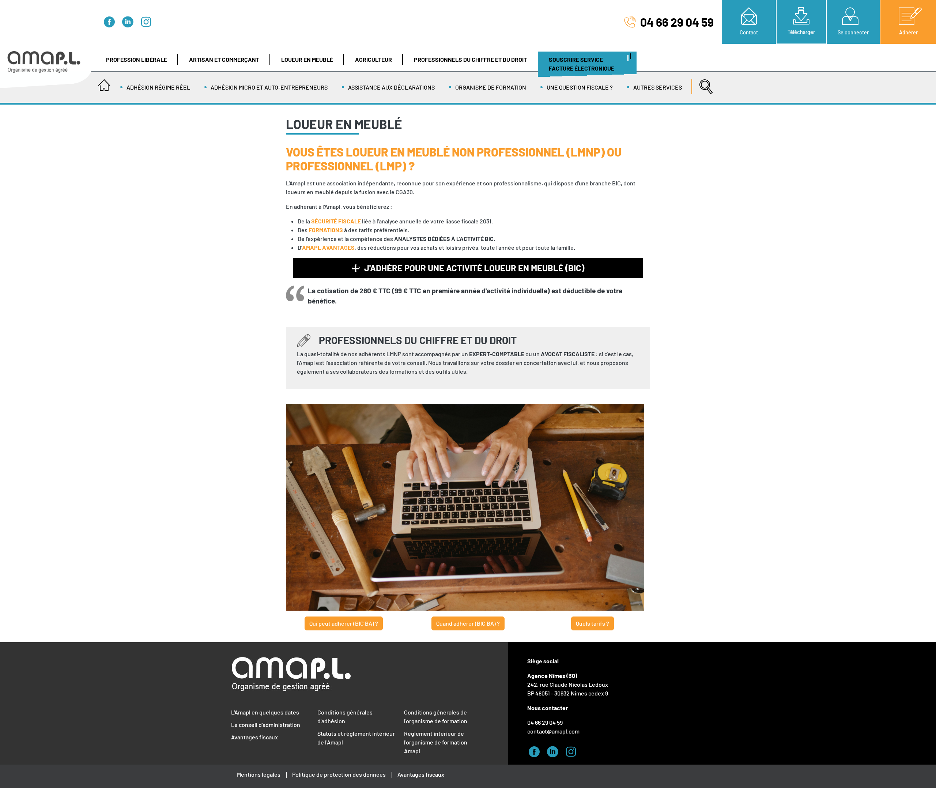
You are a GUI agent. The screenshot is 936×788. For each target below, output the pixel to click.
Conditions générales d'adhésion (345, 716)
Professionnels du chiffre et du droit (470, 59)
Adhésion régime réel (158, 87)
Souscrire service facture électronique (581, 64)
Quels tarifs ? (592, 623)
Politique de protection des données (339, 774)
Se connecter (853, 32)
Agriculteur (373, 59)
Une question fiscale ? (580, 87)
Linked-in (130, 21)
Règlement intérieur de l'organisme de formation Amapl (435, 742)
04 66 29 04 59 (677, 22)
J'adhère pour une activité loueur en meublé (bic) (474, 268)
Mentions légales (258, 774)
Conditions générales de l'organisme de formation (435, 716)
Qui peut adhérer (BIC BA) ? (343, 623)
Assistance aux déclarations (391, 87)
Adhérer (908, 32)
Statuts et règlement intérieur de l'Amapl (356, 738)
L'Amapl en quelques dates (265, 712)
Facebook (111, 21)
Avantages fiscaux (254, 737)
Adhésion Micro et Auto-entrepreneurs (269, 87)
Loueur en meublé (307, 59)
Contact (749, 32)
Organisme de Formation (490, 87)
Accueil (104, 83)
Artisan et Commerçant (224, 59)
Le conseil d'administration (265, 724)
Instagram (148, 21)
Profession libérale (136, 59)
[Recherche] (704, 83)
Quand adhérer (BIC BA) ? (468, 623)
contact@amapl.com (553, 731)
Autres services (657, 87)
